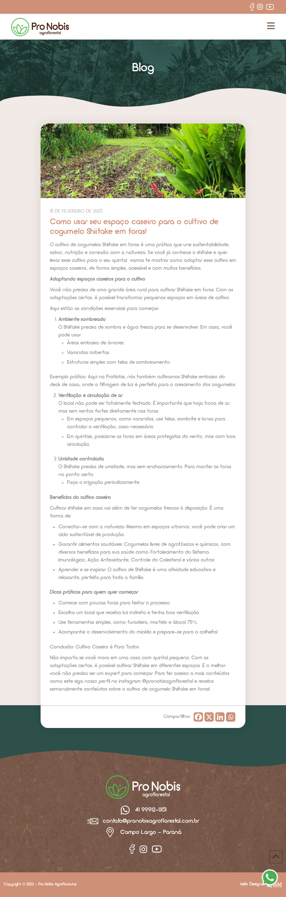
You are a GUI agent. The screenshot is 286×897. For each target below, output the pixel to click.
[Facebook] (198, 717)
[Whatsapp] (230, 717)
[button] (271, 26)
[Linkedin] (220, 717)
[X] (209, 717)
